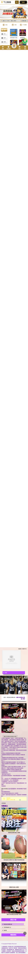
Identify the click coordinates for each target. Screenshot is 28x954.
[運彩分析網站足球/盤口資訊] (14, 902)
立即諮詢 (3, 803)
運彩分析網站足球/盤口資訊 (10, 736)
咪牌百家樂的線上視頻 (14, 832)
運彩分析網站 (4, 788)
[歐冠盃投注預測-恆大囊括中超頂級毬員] (14, 847)
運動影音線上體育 (14, 887)
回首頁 (20, 648)
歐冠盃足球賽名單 (11, 697)
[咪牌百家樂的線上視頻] (14, 820)
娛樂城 (5, 930)
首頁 (5, 697)
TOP (25, 933)
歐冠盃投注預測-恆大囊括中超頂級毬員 (14, 860)
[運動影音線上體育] (14, 874)
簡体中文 (24, 648)
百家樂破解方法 (7, 927)
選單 (6, 672)
